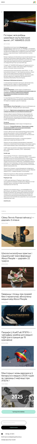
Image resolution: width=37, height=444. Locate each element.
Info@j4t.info (9, 434)
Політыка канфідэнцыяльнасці (11, 437)
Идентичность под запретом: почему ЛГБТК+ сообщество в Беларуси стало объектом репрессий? (19, 110)
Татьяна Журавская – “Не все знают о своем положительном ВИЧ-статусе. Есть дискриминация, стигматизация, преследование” (18, 128)
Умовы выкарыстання (8, 439)
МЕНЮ (3, 2)
